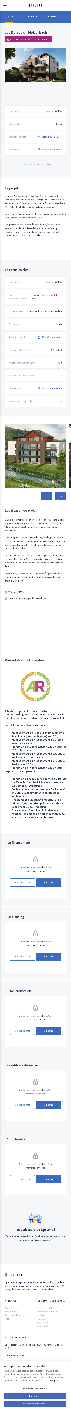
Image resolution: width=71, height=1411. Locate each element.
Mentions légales (45, 1308)
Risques (41, 1318)
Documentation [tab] (30, 16)
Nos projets (11, 1311)
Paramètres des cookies (35, 1388)
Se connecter (22, 882)
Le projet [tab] (9, 16)
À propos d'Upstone (15, 1315)
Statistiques (43, 1322)
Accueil (8, 1308)
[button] (46, 496)
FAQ (7, 1318)
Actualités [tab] (51, 16)
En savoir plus (51, 1380)
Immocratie (43, 1326)
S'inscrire (48, 882)
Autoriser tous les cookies (35, 1404)
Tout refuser (35, 1396)
